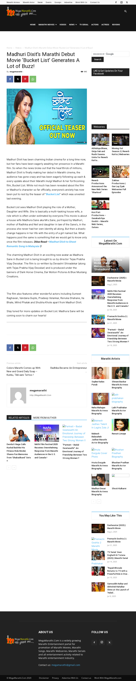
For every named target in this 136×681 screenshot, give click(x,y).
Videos (63, 24)
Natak (40, 2)
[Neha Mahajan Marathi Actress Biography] (100, 399)
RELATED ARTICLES (19, 417)
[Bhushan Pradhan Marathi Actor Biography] (121, 454)
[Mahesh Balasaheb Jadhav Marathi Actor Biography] (100, 425)
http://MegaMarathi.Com (40, 395)
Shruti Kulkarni (119, 488)
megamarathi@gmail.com (66, 665)
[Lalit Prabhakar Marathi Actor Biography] (121, 399)
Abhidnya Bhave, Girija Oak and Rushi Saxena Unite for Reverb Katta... (100, 154)
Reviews (116, 24)
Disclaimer (44, 678)
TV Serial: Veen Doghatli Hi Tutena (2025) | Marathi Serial (117, 555)
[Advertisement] (68, 39)
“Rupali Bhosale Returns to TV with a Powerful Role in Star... (118, 571)
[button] (125, 11)
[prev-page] (9, 467)
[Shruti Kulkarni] (121, 480)
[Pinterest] (25, 79)
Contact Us (95, 2)
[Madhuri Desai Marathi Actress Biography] (100, 480)
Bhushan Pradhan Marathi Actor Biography (120, 465)
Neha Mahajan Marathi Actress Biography (100, 410)
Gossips (58, 2)
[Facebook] (115, 2)
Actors (95, 24)
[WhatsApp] (33, 79)
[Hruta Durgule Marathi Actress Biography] (100, 454)
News (71, 24)
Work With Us (81, 2)
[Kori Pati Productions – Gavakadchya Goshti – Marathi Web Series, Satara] (100, 204)
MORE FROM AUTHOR (44, 417)
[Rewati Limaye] (121, 425)
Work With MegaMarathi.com (107, 678)
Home (32, 24)
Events (48, 2)
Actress (105, 24)
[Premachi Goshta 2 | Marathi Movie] (98, 320)
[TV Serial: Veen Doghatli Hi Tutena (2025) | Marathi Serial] (98, 555)
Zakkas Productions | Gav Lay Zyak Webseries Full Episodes (119, 186)
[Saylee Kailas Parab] (100, 373)
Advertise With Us (70, 678)
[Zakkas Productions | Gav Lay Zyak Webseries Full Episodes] (121, 172)
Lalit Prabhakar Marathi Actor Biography (119, 410)
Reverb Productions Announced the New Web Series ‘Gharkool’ (99, 186)
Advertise (68, 2)
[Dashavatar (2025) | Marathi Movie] (98, 281)
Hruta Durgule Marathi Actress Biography (100, 465)
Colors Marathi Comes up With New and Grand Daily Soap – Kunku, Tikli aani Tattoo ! (23, 371)
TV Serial (84, 24)
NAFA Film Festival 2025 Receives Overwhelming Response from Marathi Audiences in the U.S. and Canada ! (46, 451)
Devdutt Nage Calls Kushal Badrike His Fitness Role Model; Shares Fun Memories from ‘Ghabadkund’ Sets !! (109, 263)
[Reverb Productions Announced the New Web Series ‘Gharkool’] (100, 172)
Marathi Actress (13, 2)
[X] (126, 2)
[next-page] (14, 467)
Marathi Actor (28, 2)
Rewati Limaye (119, 433)
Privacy (55, 678)
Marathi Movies (46, 24)
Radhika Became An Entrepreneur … (68, 369)
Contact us (86, 678)
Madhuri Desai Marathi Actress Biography (100, 491)
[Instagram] (121, 2)
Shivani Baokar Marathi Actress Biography (120, 384)
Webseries (99, 126)
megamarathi (16, 71)
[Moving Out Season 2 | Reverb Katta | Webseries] (121, 140)
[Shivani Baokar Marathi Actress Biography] (121, 373)
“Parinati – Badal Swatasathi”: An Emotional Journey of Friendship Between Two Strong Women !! (75, 451)
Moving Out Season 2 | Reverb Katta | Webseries (120, 151)
